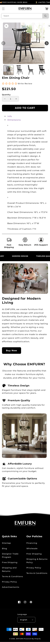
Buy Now (11, 350)
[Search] (45, 15)
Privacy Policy (9, 582)
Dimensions (14, 120)
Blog (4, 548)
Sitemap (6, 543)
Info (9, 116)
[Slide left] (1, 70)
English (23, 620)
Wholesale (32, 548)
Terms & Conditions (12, 576)
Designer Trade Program (10, 555)
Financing (31, 543)
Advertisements (10, 587)
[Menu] (3, 9)
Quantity (6, 95)
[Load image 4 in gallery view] (42, 70)
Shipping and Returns (9, 569)
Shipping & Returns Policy (36, 561)
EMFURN (19, 639)
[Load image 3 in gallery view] (31, 70)
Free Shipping (9, 562)
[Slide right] (48, 70)
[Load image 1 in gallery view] (8, 70)
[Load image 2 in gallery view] (20, 70)
